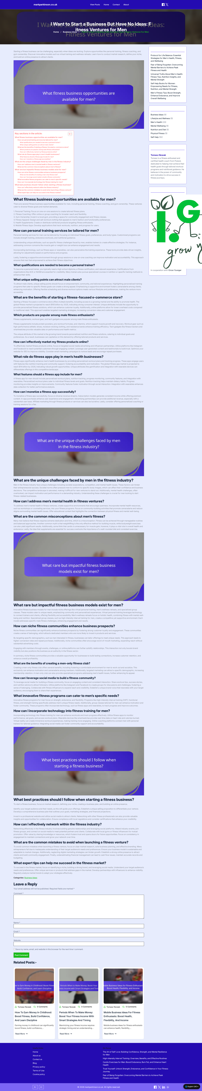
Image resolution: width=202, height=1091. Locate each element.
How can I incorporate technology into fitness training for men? (40, 182)
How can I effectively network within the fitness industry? (38, 187)
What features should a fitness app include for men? (37, 157)
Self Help (155, 137)
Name (17, 922)
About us (36, 1055)
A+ (35, 1087)
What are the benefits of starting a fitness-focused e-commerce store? (43, 147)
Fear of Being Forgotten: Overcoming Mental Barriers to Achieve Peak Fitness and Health (167, 67)
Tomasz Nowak (24, 1007)
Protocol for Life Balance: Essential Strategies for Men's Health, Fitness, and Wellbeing (166, 58)
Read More (20, 1034)
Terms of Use (38, 1070)
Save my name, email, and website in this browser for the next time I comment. (49, 949)
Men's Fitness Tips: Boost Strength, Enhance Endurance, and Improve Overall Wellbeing (166, 96)
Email (17, 931)
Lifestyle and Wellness (160, 118)
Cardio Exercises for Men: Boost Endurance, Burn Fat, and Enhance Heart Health (134, 1063)
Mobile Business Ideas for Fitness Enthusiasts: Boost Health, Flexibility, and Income (122, 1016)
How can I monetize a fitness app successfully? (35, 159)
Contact (116, 4)
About (126, 4)
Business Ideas (70, 32)
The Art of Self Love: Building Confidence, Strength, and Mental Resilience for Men (135, 1053)
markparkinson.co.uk (45, 4)
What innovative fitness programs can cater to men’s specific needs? (42, 179)
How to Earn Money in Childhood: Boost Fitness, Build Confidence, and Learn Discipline (33, 1016)
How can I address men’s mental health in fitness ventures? (39, 164)
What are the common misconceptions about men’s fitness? (39, 167)
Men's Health (156, 122)
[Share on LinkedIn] (164, 1087)
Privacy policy (39, 1067)
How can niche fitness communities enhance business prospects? (42, 172)
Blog (35, 1063)
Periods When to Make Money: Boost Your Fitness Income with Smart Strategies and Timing (76, 1016)
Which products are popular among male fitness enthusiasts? (40, 149)
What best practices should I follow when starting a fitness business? (43, 185)
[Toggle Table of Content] (68, 134)
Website (17, 940)
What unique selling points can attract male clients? (37, 145)
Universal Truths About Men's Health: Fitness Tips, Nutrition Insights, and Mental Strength (167, 77)
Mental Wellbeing (158, 126)
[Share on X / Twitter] (167, 4)
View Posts (95, 4)
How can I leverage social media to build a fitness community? (40, 177)
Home (106, 4)
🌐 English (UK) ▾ (191, 1086)
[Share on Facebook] (163, 4)
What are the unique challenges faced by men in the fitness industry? (43, 162)
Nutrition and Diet (158, 129)
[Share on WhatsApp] (167, 1087)
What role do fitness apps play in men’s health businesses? (39, 154)
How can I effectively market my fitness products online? (38, 152)
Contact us (37, 1059)
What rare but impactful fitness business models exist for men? (40, 170)
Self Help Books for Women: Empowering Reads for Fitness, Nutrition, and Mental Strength (164, 86)
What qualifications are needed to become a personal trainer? (40, 142)
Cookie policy (39, 1074)
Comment (18, 893)
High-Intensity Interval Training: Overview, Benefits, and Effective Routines (135, 1058)
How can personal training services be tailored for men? (38, 140)
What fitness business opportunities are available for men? (39, 137)
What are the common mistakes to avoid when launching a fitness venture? (44, 190)
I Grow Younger (174, 270)
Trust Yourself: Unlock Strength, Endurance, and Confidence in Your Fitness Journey (135, 1070)
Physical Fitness (157, 133)
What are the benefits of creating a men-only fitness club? (39, 175)
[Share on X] (159, 1087)
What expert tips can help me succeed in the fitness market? (39, 192)
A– (41, 1087)
